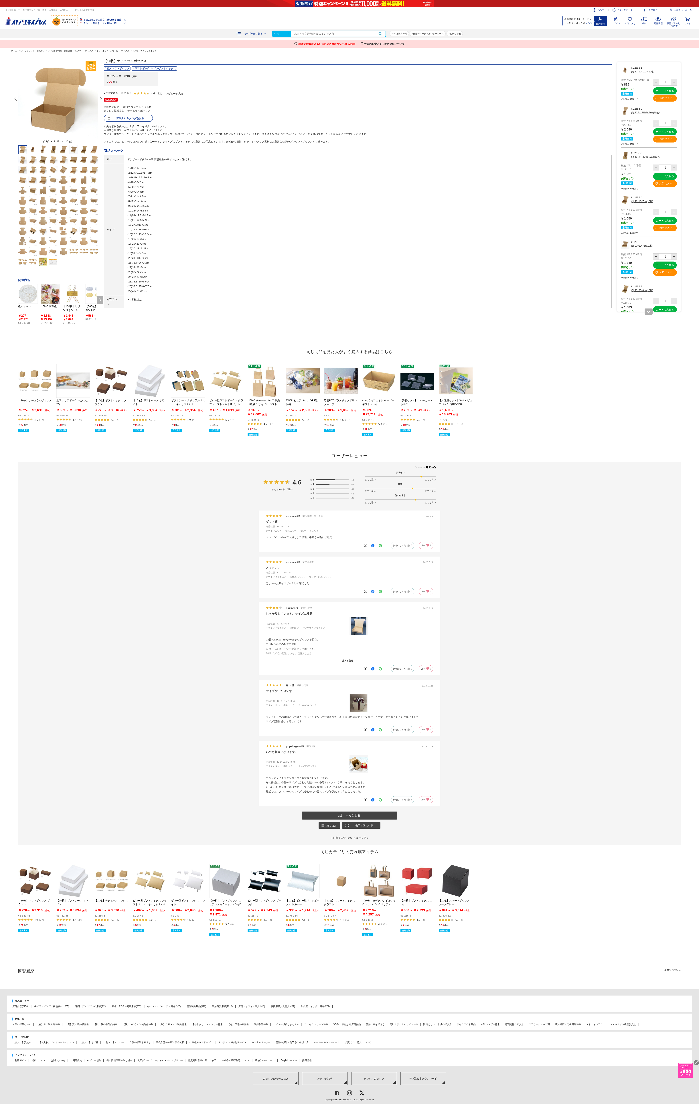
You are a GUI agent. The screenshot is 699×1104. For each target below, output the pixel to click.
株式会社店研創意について (236, 1060)
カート (687, 23)
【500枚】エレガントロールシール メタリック (94, 310)
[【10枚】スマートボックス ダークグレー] (456, 881)
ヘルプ (601, 10)
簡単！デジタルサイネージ (404, 1024)
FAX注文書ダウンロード (423, 1078)
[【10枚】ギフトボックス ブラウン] (112, 381)
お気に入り (630, 23)
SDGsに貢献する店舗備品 (347, 1024)
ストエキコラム (594, 1024)
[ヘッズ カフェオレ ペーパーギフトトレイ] (379, 381)
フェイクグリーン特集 (316, 1024)
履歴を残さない (672, 970)
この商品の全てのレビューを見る (349, 837)
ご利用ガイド (19, 1060)
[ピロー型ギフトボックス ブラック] (264, 881)
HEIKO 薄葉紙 (49, 306)
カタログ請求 (325, 1078)
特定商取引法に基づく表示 (202, 1060)
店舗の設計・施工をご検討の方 (292, 1042)
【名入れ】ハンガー (114, 1042)
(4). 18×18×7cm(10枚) (642, 201)
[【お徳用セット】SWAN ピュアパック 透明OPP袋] (456, 381)
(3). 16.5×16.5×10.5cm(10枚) (645, 156)
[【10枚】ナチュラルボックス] (35, 381)
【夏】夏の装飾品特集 (77, 1024)
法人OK (100, 23)
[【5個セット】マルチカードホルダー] (417, 381)
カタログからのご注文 (276, 1078)
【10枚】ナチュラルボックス (35, 400)
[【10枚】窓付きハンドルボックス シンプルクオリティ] (379, 881)
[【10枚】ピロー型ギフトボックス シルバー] (303, 881)
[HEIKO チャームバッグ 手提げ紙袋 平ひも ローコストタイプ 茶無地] (264, 381)
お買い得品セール (21, 1024)
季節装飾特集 (261, 1024)
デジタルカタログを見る (130, 118)
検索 (380, 34)
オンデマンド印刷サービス (232, 1042)
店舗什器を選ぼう (375, 1024)
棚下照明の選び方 (514, 1024)
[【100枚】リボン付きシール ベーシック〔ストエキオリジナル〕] (72, 294)
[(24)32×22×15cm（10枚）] (58, 99)
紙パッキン (24, 306)
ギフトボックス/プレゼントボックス (155, 68)
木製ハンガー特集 (490, 1024)
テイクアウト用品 (466, 1024)
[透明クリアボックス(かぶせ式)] (73, 381)
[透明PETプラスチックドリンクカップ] (341, 381)
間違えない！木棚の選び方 (437, 1024)
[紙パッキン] (28, 294)
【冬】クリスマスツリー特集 (207, 1024)
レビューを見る (174, 93)
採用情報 (307, 1060)
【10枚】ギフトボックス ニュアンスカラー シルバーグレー (226, 904)
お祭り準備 (455, 33)
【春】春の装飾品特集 (48, 1024)
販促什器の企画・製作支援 (170, 1042)
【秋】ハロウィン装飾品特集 (138, 1024)
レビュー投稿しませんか (286, 1024)
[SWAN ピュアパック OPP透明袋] (303, 381)
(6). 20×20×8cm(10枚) (642, 290)
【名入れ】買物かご (23, 1042)
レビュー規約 (94, 1060)
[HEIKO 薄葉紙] (50, 294)
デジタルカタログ (374, 1078)
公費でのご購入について (358, 1042)
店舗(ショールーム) (683, 10)
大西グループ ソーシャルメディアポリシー (160, 1060)
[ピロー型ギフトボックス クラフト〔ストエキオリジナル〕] (226, 381)
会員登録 (600, 23)
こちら (589, 22)
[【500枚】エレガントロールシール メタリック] (95, 294)
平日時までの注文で (103, 19)
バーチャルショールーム (327, 1042)
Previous (16, 98)
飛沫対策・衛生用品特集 (568, 1024)
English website (289, 1060)
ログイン (615, 23)
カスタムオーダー (261, 1042)
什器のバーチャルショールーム (428, 33)
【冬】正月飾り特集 (238, 1024)
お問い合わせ (58, 1060)
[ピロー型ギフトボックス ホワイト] (188, 881)
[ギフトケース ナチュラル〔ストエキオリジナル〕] (188, 381)
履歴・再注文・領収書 (673, 24)
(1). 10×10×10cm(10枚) (642, 71)
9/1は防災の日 (400, 33)
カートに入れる (665, 90)
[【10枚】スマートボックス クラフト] (341, 881)
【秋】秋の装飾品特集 (105, 1024)
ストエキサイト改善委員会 (622, 1024)
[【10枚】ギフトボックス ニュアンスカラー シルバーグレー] (226, 881)
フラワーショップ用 (539, 1024)
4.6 (297, 482)
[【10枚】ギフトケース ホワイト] (150, 381)
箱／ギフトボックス (118, 68)
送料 (644, 23)
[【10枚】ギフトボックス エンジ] (417, 881)
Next (100, 98)
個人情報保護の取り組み (119, 1060)
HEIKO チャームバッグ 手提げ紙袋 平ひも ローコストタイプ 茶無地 (264, 404)
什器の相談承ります (140, 1042)
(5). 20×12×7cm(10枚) (642, 245)
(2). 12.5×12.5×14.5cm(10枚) (645, 112)
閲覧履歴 (658, 23)
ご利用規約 (76, 1060)
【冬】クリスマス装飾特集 (172, 1024)
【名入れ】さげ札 (88, 1042)
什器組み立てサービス (201, 1042)
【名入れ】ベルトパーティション (56, 1042)
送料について (39, 1060)
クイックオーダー (626, 10)
